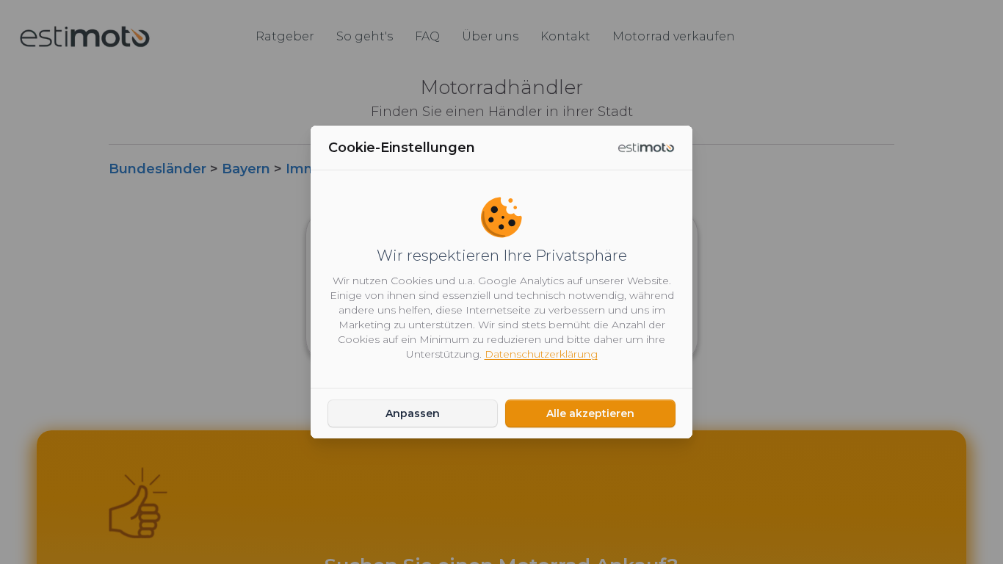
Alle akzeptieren (590, 413)
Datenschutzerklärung (541, 354)
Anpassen (412, 413)
